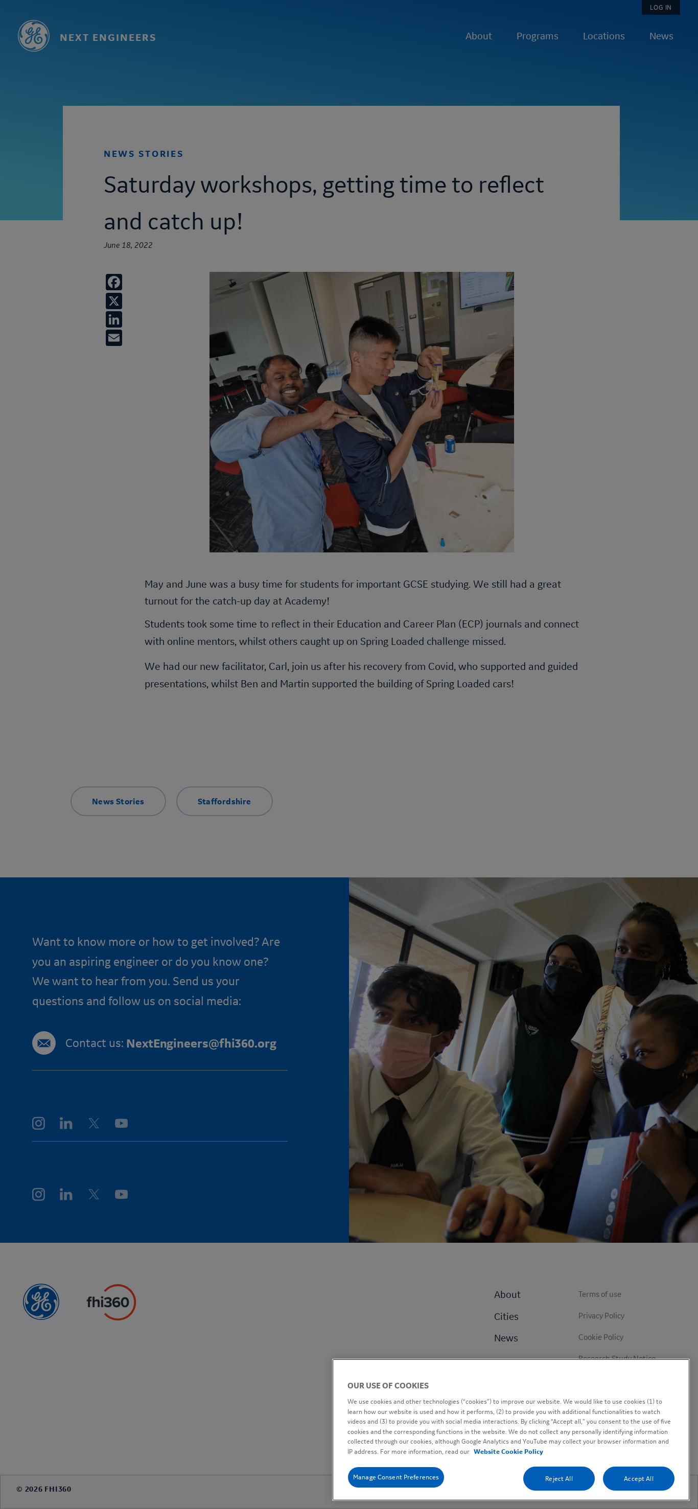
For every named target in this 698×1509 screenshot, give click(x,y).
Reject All (558, 1478)
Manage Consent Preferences (396, 1477)
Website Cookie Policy (508, 1451)
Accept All (638, 1478)
